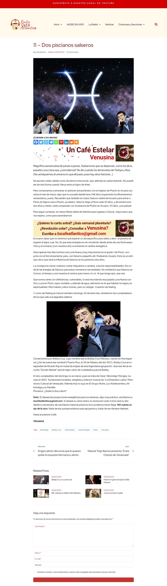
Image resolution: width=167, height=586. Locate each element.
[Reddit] (71, 142)
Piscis (95, 430)
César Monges (84, 430)
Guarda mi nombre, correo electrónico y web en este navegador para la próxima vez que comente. (76, 572)
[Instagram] (46, 142)
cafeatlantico (41, 52)
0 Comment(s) (72, 52)
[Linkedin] (66, 142)
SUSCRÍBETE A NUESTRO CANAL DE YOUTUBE (83, 3)
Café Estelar (70, 430)
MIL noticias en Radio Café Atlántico (66, 493)
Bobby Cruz (56, 430)
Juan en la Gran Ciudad (113, 493)
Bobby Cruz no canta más (62, 479)
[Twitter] (41, 142)
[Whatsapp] (56, 142)
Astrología (44, 430)
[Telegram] (51, 142)
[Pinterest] (61, 142)
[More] (76, 142)
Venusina (105, 430)
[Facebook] (36, 142)
